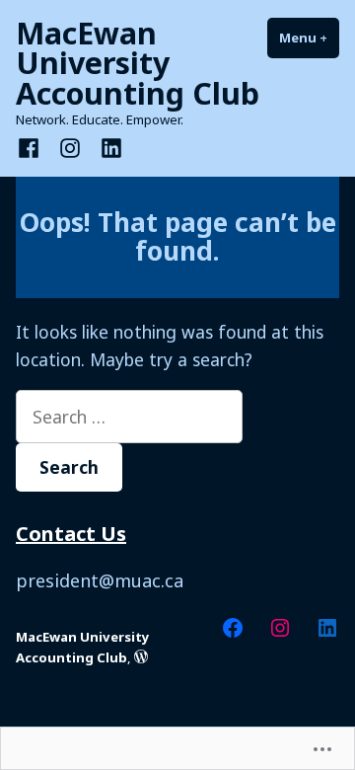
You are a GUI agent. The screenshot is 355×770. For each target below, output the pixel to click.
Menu (309, 37)
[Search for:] (129, 416)
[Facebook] (32, 146)
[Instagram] (70, 146)
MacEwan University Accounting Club (137, 63)
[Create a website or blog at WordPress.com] (141, 657)
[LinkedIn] (107, 146)
